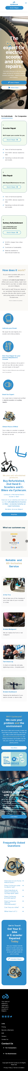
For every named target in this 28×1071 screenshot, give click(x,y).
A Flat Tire (7, 599)
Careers (4, 1040)
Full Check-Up (8, 665)
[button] (1, 543)
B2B (3, 1037)
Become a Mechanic (8, 1034)
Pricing (4, 1031)
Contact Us (5, 1043)
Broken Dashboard (10, 696)
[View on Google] (14, 544)
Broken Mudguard (9, 633)
